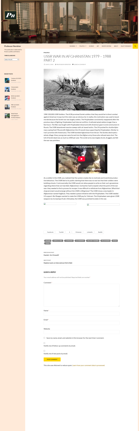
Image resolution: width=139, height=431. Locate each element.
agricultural (58, 240)
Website (47, 329)
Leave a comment (80, 64)
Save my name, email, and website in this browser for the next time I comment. (75, 338)
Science (91, 46)
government (80, 240)
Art (98, 46)
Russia (115, 240)
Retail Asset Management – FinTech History (15, 115)
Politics (82, 46)
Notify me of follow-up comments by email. (59, 346)
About (116, 46)
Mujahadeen (106, 240)
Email (46, 320)
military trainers (93, 240)
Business (72, 46)
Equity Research (126, 46)
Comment (48, 282)
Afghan (48, 240)
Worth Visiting (106, 46)
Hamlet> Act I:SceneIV (51, 254)
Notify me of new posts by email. (56, 353)
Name (46, 310)
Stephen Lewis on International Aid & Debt (58, 261)
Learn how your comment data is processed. (88, 365)
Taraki (48, 243)
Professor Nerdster (12, 46)
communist (69, 240)
